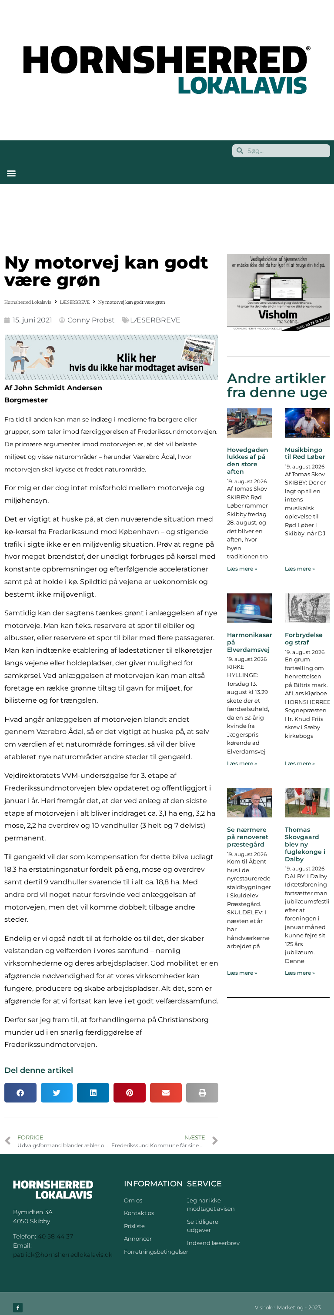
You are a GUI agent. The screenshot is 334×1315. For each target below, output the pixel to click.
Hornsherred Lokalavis (27, 302)
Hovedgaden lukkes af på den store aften (247, 460)
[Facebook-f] (18, 1307)
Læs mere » (242, 568)
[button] (11, 173)
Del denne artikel (38, 1070)
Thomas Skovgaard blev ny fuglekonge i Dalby (305, 844)
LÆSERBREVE (75, 302)
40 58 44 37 (55, 1236)
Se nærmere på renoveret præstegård (247, 837)
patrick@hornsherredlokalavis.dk (62, 1255)
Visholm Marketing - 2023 (288, 1307)
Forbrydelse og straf (304, 638)
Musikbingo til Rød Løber (305, 453)
